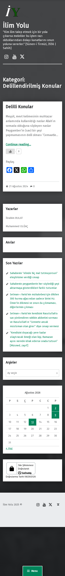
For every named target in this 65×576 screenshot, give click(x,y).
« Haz (9, 448)
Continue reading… (18, 144)
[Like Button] (10, 151)
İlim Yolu (16, 25)
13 (32, 422)
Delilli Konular (19, 106)
